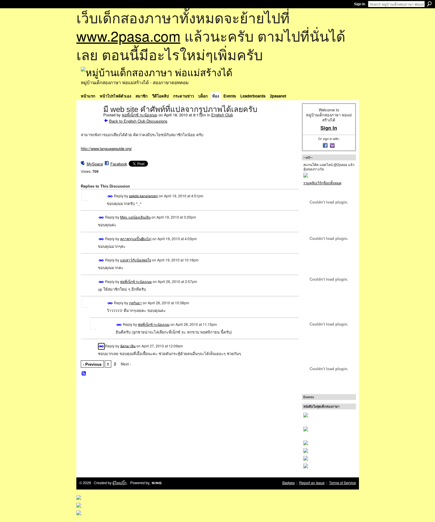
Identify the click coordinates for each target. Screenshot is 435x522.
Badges (288, 482)
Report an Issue (312, 482)
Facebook (118, 164)
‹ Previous (92, 364)
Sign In (359, 4)
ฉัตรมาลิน (128, 345)
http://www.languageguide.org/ (106, 148)
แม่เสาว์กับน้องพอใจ (135, 259)
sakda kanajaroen (143, 195)
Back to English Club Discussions (138, 121)
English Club (222, 115)
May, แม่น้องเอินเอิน (135, 216)
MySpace (95, 164)
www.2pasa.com (128, 35)
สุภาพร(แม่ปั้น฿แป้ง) (136, 238)
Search (429, 3)
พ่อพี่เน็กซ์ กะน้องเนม (139, 115)
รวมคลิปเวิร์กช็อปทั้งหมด (322, 182)
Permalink (110, 196)
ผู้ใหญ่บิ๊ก (119, 482)
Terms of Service (342, 482)
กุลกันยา (135, 302)
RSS (84, 373)
